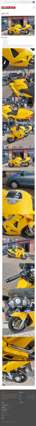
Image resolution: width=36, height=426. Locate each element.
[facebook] (34, 2)
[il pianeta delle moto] (8, 8)
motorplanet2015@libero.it (28, 2)
